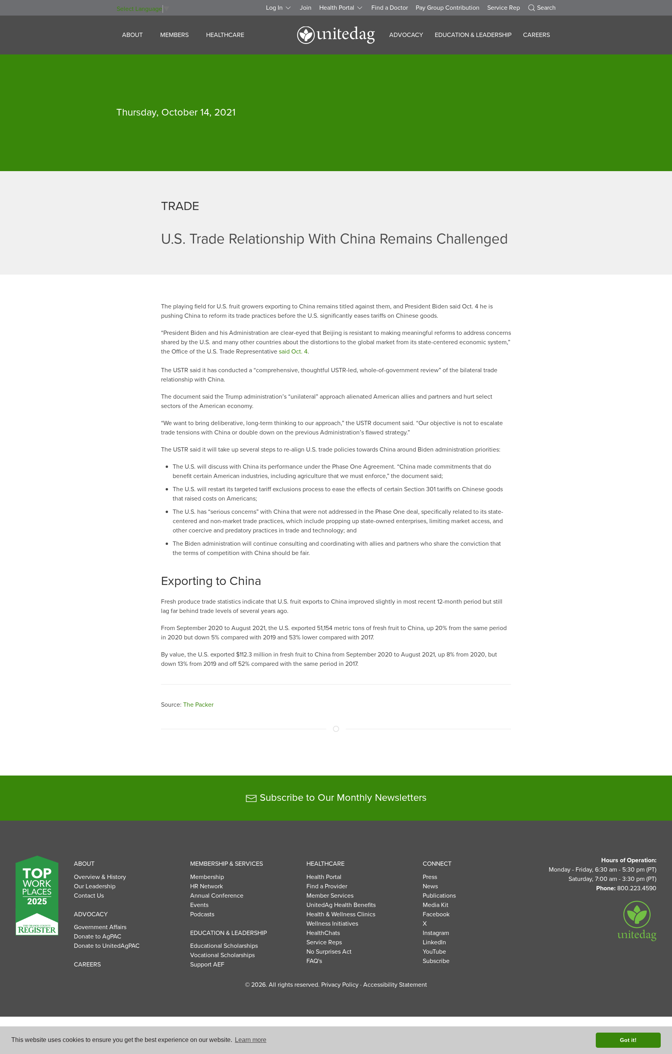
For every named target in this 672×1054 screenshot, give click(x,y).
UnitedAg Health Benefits (341, 905)
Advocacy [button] (406, 35)
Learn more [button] (250, 1039)
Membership (207, 877)
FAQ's (314, 961)
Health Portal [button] (336, 8)
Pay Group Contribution (448, 8)
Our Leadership (95, 886)
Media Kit (435, 905)
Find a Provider (326, 886)
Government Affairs (100, 927)
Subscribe (436, 961)
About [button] (132, 35)
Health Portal (323, 877)
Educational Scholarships (224, 946)
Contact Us (89, 896)
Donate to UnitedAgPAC (107, 946)
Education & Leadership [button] (473, 35)
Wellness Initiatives (332, 924)
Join (306, 8)
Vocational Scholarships (222, 955)
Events (199, 905)
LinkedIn (434, 942)
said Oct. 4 (293, 351)
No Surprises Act (329, 952)
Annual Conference (216, 896)
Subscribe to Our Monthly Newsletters (342, 798)
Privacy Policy (340, 985)
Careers (536, 35)
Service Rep (503, 8)
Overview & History (100, 877)
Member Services (330, 896)
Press (430, 877)
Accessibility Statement (395, 985)
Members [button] (174, 35)
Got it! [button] (628, 1040)
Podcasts (202, 914)
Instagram (436, 933)
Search (546, 8)
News (430, 886)
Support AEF (207, 964)
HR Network (206, 886)
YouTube (434, 952)
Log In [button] (274, 8)
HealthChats (323, 933)
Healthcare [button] (225, 35)
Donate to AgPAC (97, 936)
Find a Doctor (389, 8)
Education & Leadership (228, 933)
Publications (439, 896)
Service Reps (324, 942)
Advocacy (91, 914)
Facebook (436, 914)
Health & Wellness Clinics (340, 914)
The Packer (198, 705)
